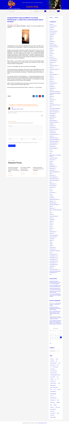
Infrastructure (52, 130)
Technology (51, 238)
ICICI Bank (51, 379)
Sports (51, 223)
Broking (51, 48)
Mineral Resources (53, 166)
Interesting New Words (53, 137)
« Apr (50, 343)
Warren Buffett (53, 417)
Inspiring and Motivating (54, 134)
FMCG (51, 98)
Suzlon (58, 413)
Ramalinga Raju (53, 393)
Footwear (51, 103)
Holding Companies (53, 120)
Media (51, 163)
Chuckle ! (51, 57)
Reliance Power (52, 400)
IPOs (50, 149)
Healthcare (51, 118)
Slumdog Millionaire (53, 409)
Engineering (51, 86)
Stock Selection (52, 413)
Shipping (51, 221)
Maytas (59, 383)
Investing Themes (52, 144)
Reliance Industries (53, 397)
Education (51, 81)
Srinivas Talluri (52, 411)
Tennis (51, 242)
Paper (50, 182)
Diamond (51, 76)
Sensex (51, 217)
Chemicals (51, 53)
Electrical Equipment (53, 83)
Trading (51, 245)
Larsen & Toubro (53, 383)
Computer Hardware (53, 60)
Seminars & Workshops (53, 216)
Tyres (50, 252)
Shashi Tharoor (57, 407)
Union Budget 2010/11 (53, 254)
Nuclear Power (52, 175)
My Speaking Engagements (54, 171)
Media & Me (51, 164)
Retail (50, 206)
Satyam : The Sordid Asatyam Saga (55, 209)
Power (51, 190)
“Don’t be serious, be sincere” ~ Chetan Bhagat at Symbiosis (55, 304)
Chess (51, 55)
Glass (50, 106)
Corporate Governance (53, 65)
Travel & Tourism (52, 247)
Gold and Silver (52, 113)
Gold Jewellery (52, 115)
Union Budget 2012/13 (53, 257)
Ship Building (52, 219)
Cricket (51, 67)
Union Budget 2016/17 (53, 262)
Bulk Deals (51, 50)
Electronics (51, 84)
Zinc (50, 274)
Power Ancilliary (52, 192)
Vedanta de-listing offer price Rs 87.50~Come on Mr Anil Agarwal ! (38, 169)
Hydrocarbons (52, 125)
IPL (58, 379)
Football (51, 101)
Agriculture (51, 27)
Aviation (51, 36)
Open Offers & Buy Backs (54, 178)
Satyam (58, 402)
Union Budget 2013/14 (53, 259)
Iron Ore (51, 151)
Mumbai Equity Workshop (54, 387)
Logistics (51, 161)
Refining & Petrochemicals (54, 199)
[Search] (45, 11)
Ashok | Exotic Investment (54, 307)
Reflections (51, 201)
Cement (51, 51)
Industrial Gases (52, 127)
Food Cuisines (52, 99)
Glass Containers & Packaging (55, 108)
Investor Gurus (52, 146)
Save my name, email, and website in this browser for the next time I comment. (23, 142)
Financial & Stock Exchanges (54, 91)
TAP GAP (51, 233)
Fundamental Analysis (53, 372)
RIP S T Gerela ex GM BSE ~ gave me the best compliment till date (26, 169)
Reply (42, 115)
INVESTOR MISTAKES (53, 148)
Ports (50, 189)
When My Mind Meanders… (54, 269)
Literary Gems (52, 159)
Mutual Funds (52, 170)
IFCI (55, 379)
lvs (12, 107)
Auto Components (52, 32)
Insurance (51, 136)
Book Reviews (52, 41)
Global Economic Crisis (53, 110)
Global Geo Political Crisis (54, 111)
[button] (34, 96)
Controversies (52, 62)
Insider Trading (52, 132)
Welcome (51, 17)
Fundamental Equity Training (55, 374)
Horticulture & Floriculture (54, 122)
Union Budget (52, 415)
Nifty (50, 173)
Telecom (51, 240)
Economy (51, 79)
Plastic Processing (53, 185)
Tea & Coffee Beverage (53, 235)
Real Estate (51, 197)
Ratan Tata (51, 395)
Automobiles (52, 34)
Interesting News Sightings (54, 139)
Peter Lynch (58, 389)
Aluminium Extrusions (53, 31)
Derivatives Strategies (53, 74)
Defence (51, 72)
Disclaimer (56, 17)
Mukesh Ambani (53, 385)
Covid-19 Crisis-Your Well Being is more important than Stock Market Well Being (55, 295)
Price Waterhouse (53, 391)
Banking (51, 38)
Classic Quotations (53, 58)
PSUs (50, 194)
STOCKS (51, 228)
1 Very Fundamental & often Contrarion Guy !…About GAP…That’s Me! (56, 317)
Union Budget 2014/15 (53, 261)
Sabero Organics (52, 402)
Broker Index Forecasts (53, 46)
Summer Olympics (53, 231)
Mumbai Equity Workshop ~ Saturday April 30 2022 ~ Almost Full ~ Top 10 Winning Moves (55, 282)
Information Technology (53, 129)
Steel (50, 226)
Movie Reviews (52, 168)
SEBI (50, 212)
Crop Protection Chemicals (54, 69)
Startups (51, 224)
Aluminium (51, 29)
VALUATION (51, 266)
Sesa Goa (52, 407)
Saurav (51, 311)
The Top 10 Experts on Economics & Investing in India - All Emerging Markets (55, 321)
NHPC (51, 389)
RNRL (58, 400)
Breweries (51, 43)
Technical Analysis (53, 236)
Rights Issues (52, 208)
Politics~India (52, 187)
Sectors (51, 214)
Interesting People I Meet (54, 141)
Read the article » (10, 175)
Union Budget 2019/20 (53, 264)
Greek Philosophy (52, 117)
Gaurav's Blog (32, 7)
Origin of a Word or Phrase (54, 180)
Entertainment (52, 88)
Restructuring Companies (54, 204)
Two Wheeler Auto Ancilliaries (54, 250)
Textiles (51, 243)
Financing (51, 96)
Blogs (50, 39)
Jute (50, 153)
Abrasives (51, 24)
